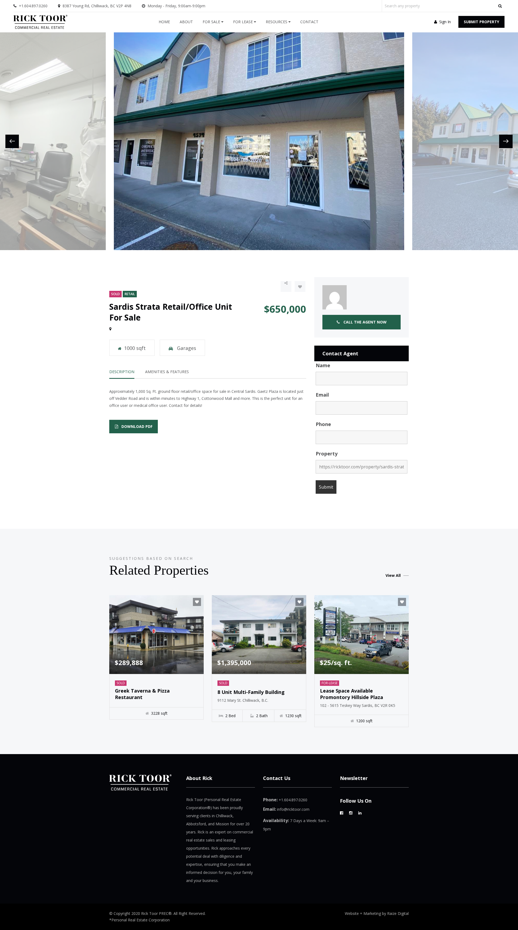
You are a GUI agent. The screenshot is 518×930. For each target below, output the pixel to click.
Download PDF (136, 426)
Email (322, 394)
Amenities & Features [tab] (167, 371)
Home (164, 21)
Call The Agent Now (364, 322)
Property (327, 453)
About (186, 21)
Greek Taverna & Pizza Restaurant (142, 693)
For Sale (212, 21)
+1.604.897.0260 (33, 5)
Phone (323, 424)
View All (393, 575)
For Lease (243, 21)
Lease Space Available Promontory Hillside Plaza (351, 693)
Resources (277, 21)
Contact (309, 21)
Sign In (444, 21)
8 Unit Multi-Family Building (251, 692)
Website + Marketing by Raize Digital (377, 913)
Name (323, 365)
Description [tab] (121, 371)
